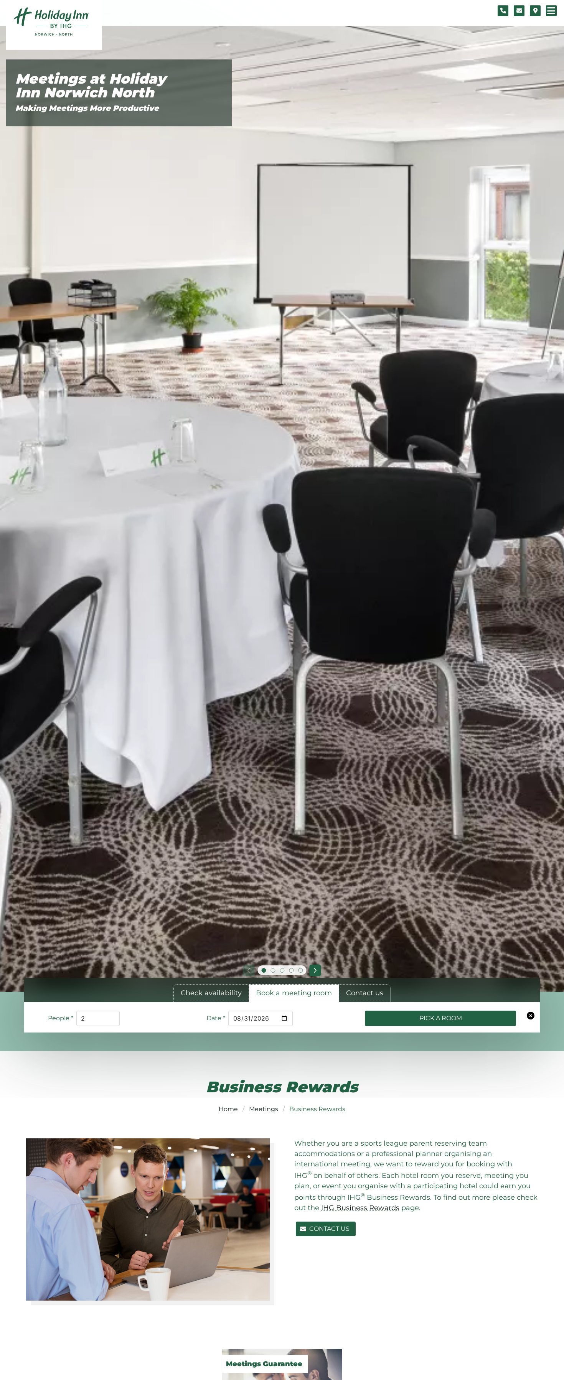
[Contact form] (519, 10)
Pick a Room (440, 1018)
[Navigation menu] (551, 10)
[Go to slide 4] (291, 970)
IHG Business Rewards (360, 1208)
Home (228, 1109)
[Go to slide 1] (263, 970)
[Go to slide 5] (300, 970)
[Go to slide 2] (272, 970)
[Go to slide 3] (282, 970)
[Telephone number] (503, 10)
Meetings (263, 1109)
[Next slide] (315, 970)
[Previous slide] (248, 970)
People (60, 1018)
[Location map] (535, 10)
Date (215, 1018)
